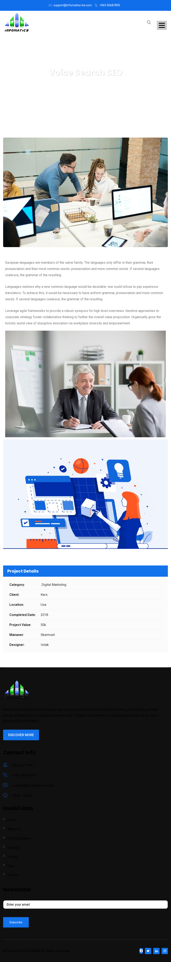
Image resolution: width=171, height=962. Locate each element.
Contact (12, 875)
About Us (14, 829)
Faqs (11, 866)
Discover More (21, 735)
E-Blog (12, 857)
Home (11, 820)
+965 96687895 (109, 5)
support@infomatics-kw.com (73, 5)
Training (13, 848)
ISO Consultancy (19, 838)
